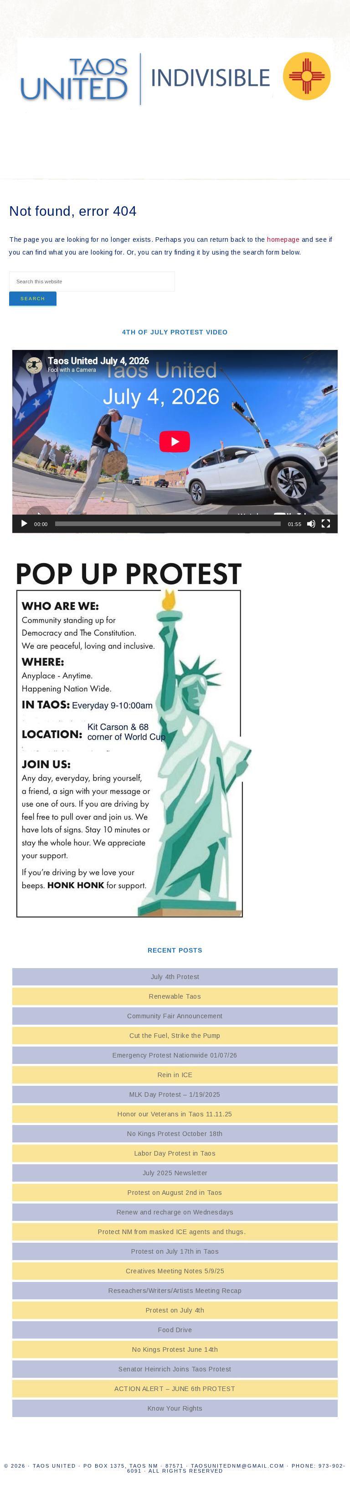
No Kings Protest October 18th (175, 1133)
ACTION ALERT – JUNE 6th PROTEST (175, 1388)
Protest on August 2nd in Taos (175, 1192)
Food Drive (175, 1330)
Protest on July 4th (175, 1310)
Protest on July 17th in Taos (175, 1251)
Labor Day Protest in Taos (175, 1153)
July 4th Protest (175, 976)
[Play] (24, 523)
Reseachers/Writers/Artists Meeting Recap (175, 1290)
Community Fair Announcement (175, 1016)
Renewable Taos (175, 996)
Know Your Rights (175, 1408)
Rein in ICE (175, 1075)
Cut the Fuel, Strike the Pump (175, 1035)
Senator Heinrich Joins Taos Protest (175, 1369)
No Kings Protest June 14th (175, 1349)
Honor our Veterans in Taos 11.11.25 (175, 1114)
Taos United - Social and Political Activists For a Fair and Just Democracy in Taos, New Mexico (174, 77)
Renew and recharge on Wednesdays (175, 1212)
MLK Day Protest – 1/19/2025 (175, 1094)
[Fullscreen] (325, 523)
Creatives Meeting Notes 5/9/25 (175, 1271)
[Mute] (311, 523)
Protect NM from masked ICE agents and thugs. (175, 1231)
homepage (283, 239)
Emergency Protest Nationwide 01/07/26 (175, 1055)
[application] (175, 441)
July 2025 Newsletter (175, 1173)
